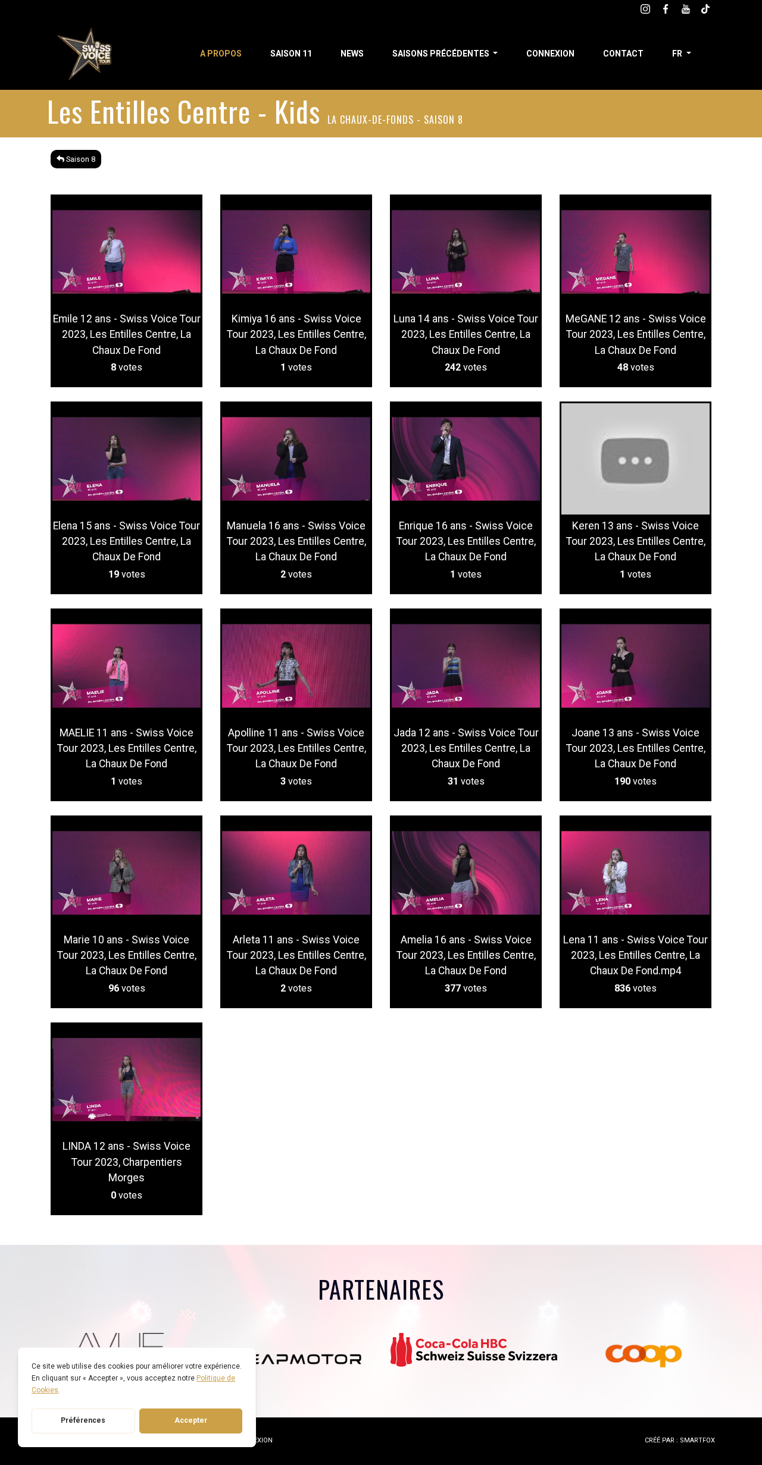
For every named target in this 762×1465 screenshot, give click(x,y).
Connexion (550, 53)
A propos (221, 53)
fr (678, 53)
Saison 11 (291, 53)
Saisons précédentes (441, 53)
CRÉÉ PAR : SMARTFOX (680, 1440)
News (352, 53)
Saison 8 (79, 159)
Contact (623, 53)
